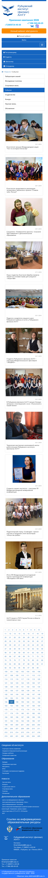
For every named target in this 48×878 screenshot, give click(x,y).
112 (33, 675)
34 (28, 641)
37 (42, 641)
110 (22, 675)
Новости (8, 72)
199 (11, 725)
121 (6, 683)
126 (33, 683)
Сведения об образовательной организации (14, 751)
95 (19, 668)
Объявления (9, 108)
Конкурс (8, 99)
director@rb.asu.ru (24, 845)
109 (17, 675)
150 (11, 698)
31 (15, 641)
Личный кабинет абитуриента (24, 30)
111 (28, 675)
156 (6, 702)
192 (11, 721)
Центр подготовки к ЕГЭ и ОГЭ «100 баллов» (15, 811)
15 (24, 633)
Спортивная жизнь (12, 85)
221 (17, 736)
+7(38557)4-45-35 (13, 24)
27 (38, 637)
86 (19, 664)
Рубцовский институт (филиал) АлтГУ (25, 10)
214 (17, 732)
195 (28, 721)
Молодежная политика (13, 81)
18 (38, 633)
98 (33, 668)
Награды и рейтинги (8, 753)
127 (39, 683)
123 (17, 683)
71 (33, 656)
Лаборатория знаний (12, 76)
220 (11, 736)
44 (33, 645)
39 (10, 645)
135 (6, 690)
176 (39, 709)
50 (19, 649)
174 (28, 709)
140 (33, 690)
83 (5, 664)
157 (11, 702)
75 (10, 660)
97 (28, 668)
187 (22, 717)
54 (38, 649)
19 (42, 633)
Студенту (7, 57)
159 (22, 702)
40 (15, 645)
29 (5, 641)
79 (28, 660)
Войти (24, 40)
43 (28, 645)
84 (10, 664)
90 (38, 664)
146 (28, 694)
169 (39, 706)
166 (22, 706)
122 (11, 683)
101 (11, 671)
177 (6, 713)
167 (28, 706)
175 (33, 709)
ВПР (3, 813)
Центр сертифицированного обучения (13, 800)
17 (33, 633)
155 (39, 698)
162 (39, 702)
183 (39, 713)
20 (5, 637)
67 (15, 656)
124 (22, 683)
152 (22, 698)
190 (39, 717)
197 (39, 721)
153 (28, 698)
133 (33, 687)
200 (17, 725)
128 (6, 687)
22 (15, 637)
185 (11, 717)
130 (17, 687)
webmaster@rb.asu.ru (37, 876)
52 (28, 649)
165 (17, 706)
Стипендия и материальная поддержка (13, 771)
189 (33, 717)
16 (28, 633)
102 (17, 671)
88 (28, 664)
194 (22, 721)
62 (33, 652)
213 (11, 732)
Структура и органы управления (11, 748)
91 (42, 664)
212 (6, 732)
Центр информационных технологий (12, 804)
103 (22, 671)
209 (28, 728)
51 (24, 649)
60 (24, 652)
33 (24, 641)
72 (38, 656)
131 (22, 687)
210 (33, 728)
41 (19, 645)
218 (39, 732)
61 (28, 652)
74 (5, 660)
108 (11, 675)
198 (6, 725)
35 (33, 641)
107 (6, 675)
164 (11, 706)
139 (28, 690)
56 (5, 652)
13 (15, 633)
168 (33, 706)
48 (10, 649)
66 (10, 656)
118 (28, 679)
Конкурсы (5, 784)
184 (6, 717)
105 (33, 671)
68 (19, 656)
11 (5, 633)
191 (6, 721)
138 (22, 690)
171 (11, 709)
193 (17, 721)
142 (6, 694)
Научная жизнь (10, 104)
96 (24, 668)
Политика (5, 791)
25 (28, 637)
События (8, 90)
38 (5, 645)
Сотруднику (9, 66)
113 (39, 675)
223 (28, 736)
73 (42, 656)
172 (17, 709)
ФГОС (4, 769)
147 (33, 694)
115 (11, 679)
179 (17, 713)
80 (33, 660)
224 (33, 736)
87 (24, 664)
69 (24, 656)
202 (28, 725)
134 (39, 687)
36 (38, 641)
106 (39, 671)
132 (28, 687)
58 (15, 652)
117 (22, 679)
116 (17, 679)
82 (42, 660)
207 (17, 728)
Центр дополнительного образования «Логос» (15, 802)
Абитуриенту (5, 766)
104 (28, 671)
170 (6, 709)
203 (33, 725)
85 (15, 664)
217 (33, 732)
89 (33, 664)
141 (39, 690)
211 (39, 728)
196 (33, 721)
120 (39, 679)
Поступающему (10, 52)
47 (5, 649)
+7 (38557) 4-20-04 (28, 847)
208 (22, 728)
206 (11, 728)
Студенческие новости (8, 786)
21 (10, 637)
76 (15, 660)
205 (6, 728)
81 (38, 660)
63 (38, 652)
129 (11, 687)
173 (22, 709)
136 (11, 690)
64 (42, 652)
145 (22, 694)
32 (19, 641)
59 (19, 652)
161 (33, 702)
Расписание (5, 773)
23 (19, 637)
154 (33, 698)
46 (42, 645)
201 (22, 725)
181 (28, 713)
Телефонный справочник (9, 755)
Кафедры (4, 762)
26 (33, 637)
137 (17, 690)
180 (22, 713)
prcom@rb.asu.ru (12, 862)
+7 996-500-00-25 (11, 866)
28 (42, 637)
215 (22, 732)
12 (10, 633)
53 (33, 649)
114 (6, 679)
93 (10, 668)
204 (39, 725)
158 (17, 702)
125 (28, 683)
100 (6, 671)
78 (24, 660)
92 (5, 668)
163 (6, 706)
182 (33, 713)
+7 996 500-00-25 (35, 23)
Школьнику (9, 61)
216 (28, 732)
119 (33, 679)
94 (15, 668)
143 (11, 694)
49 (15, 649)
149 (6, 698)
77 (19, 660)
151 (17, 698)
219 (6, 736)
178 (11, 713)
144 (17, 694)
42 (24, 645)
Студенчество (10, 94)
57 (10, 652)
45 (38, 645)
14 (19, 633)
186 (17, 717)
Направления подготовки (9, 764)
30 (10, 641)
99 (38, 668)
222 (22, 736)
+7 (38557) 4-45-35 (12, 864)
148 (39, 694)
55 (42, 649)
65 (5, 656)
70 (28, 656)
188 (28, 717)
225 (39, 736)
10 (39, 630)
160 (28, 702)
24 (24, 637)
